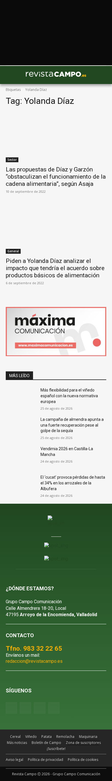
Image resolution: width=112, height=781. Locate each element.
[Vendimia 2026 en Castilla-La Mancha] (21, 456)
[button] (13, 75)
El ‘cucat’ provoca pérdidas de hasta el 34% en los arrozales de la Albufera (72, 483)
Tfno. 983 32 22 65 (34, 648)
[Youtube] (39, 707)
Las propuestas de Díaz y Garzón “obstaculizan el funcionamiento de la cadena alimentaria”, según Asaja (56, 176)
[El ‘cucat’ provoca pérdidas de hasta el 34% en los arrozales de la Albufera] (21, 485)
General (13, 251)
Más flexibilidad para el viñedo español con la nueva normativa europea (69, 396)
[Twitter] (53, 707)
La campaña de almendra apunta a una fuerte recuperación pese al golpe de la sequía (72, 425)
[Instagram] (25, 707)
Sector (12, 160)
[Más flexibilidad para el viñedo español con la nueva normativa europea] (21, 398)
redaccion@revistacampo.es (34, 661)
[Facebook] (11, 707)
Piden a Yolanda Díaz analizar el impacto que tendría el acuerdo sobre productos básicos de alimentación (55, 268)
